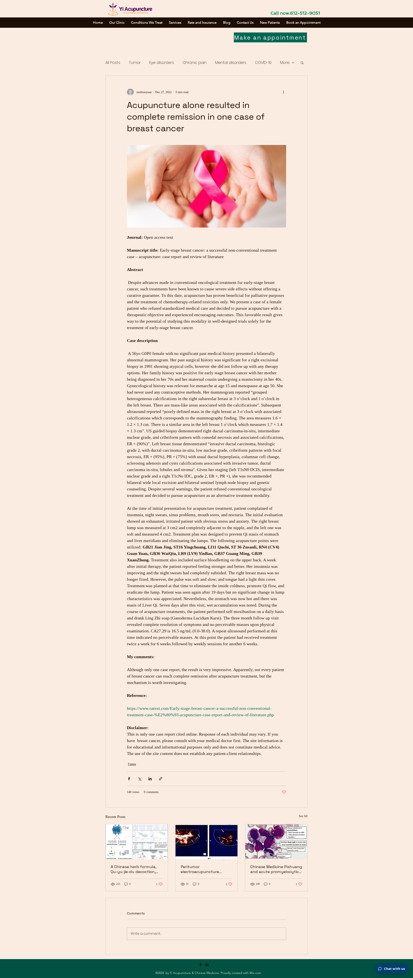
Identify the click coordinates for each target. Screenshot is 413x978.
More (285, 62)
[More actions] (283, 92)
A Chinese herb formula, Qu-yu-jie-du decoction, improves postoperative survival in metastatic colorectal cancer (133, 869)
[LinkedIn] (207, 965)
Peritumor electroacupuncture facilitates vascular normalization (200, 869)
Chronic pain (194, 62)
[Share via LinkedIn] (150, 779)
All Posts (112, 62)
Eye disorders (161, 62)
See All (303, 816)
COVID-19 (263, 62)
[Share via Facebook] (129, 779)
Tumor (135, 62)
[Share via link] (161, 779)
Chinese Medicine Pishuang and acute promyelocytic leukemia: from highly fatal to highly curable (276, 869)
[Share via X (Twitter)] (139, 779)
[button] (302, 62)
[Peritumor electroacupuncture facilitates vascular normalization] (207, 841)
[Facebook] (200, 965)
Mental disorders (230, 62)
